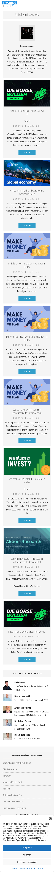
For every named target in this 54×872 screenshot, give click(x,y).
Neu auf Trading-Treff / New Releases (17, 762)
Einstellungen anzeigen (27, 862)
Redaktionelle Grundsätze (12, 795)
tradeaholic (30, 126)
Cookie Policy (14, 868)
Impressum (40, 868)
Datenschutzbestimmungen (27, 868)
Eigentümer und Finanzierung (14, 808)
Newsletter (7, 775)
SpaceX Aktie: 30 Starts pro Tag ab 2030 (31, 700)
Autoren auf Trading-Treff (12, 782)
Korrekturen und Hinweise (13, 801)
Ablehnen (27, 855)
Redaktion (6, 788)
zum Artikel (27, 152)
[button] (50, 818)
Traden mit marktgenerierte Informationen (27, 631)
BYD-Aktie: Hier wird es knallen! (27, 738)
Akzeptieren (27, 847)
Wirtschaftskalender (10, 769)
